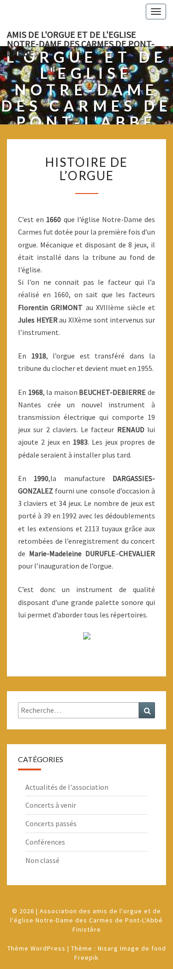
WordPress (48, 948)
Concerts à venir (50, 805)
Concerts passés (51, 823)
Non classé (42, 860)
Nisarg (108, 948)
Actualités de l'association (66, 787)
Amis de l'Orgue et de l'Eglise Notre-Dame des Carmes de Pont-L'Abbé (81, 37)
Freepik (86, 957)
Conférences (45, 841)
